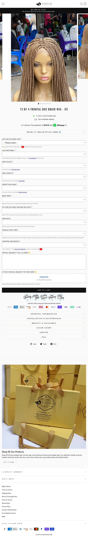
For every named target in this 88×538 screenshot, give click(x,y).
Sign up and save (12, 523)
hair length (22, 181)
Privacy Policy (6, 506)
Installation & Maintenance (44, 318)
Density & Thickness (44, 323)
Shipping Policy (6, 493)
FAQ (44, 337)
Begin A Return (6, 486)
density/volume (23, 192)
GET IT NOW (9, 462)
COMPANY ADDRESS (12, 472)
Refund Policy (6, 503)
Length (44, 332)
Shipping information (44, 314)
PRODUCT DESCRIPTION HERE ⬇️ (44, 132)
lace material (32, 158)
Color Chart (44, 328)
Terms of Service (7, 490)
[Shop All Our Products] (44, 407)
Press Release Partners (9, 513)
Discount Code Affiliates (9, 510)
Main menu (8, 479)
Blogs (3, 516)
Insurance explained (19, 249)
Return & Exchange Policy (9, 496)
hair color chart (16, 169)
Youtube (22, 147)
